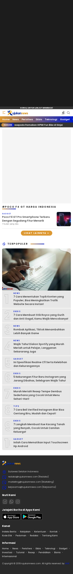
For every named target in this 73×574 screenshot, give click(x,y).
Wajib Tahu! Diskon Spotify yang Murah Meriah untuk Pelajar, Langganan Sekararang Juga (38, 347)
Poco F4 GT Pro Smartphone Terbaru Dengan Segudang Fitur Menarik (26, 218)
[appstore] (11, 518)
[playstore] (31, 518)
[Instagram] (18, 501)
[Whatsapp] (11, 501)
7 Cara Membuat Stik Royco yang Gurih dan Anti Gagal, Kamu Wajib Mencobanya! (40, 316)
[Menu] (4, 112)
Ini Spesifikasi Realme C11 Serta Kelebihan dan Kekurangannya (40, 364)
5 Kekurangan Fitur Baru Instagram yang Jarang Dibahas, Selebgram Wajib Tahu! (39, 378)
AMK (67, 563)
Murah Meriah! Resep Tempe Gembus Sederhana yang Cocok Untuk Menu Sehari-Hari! (37, 395)
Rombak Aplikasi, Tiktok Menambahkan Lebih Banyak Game (39, 331)
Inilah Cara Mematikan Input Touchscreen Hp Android (40, 444)
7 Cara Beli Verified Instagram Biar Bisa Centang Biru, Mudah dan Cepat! (38, 411)
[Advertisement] (36, 165)
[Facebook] (5, 501)
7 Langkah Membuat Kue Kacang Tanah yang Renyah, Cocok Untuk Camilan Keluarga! (39, 428)
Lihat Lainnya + (36, 233)
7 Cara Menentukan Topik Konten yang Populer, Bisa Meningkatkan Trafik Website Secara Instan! (38, 300)
